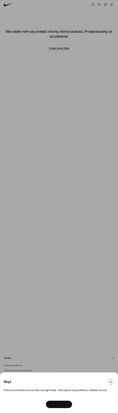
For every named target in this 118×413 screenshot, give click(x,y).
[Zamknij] (111, 382)
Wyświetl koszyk (59, 404)
